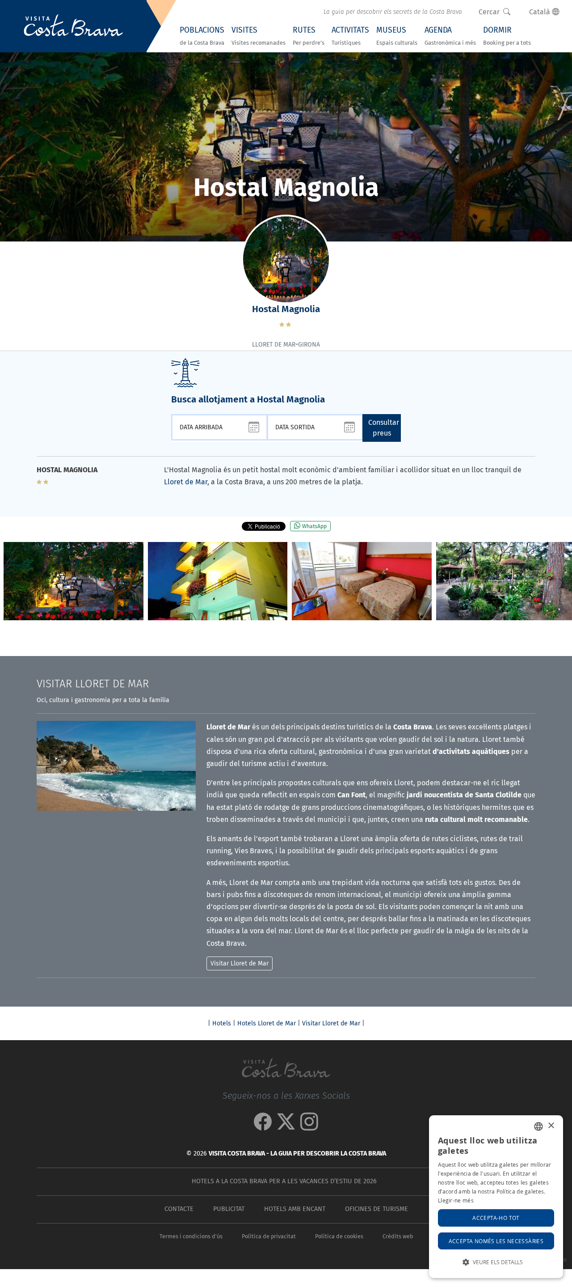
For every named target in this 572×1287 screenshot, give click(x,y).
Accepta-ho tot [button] (496, 1217)
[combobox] (538, 1126)
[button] (561, 583)
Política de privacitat (269, 1236)
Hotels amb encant (294, 1209)
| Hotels (219, 1023)
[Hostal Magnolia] (73, 581)
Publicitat (228, 1209)
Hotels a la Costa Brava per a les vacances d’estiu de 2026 (284, 1181)
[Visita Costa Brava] (73, 26)
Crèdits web (398, 1236)
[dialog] (496, 1196)
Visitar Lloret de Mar (331, 1023)
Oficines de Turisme (376, 1209)
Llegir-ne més (456, 1200)
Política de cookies (339, 1236)
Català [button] (540, 12)
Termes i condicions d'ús (191, 1236)
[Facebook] (263, 1126)
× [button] (550, 1125)
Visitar (93, 683)
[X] (286, 1126)
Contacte (178, 1209)
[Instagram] (309, 1126)
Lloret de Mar (185, 482)
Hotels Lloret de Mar (266, 1023)
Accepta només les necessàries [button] (496, 1241)
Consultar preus (383, 427)
